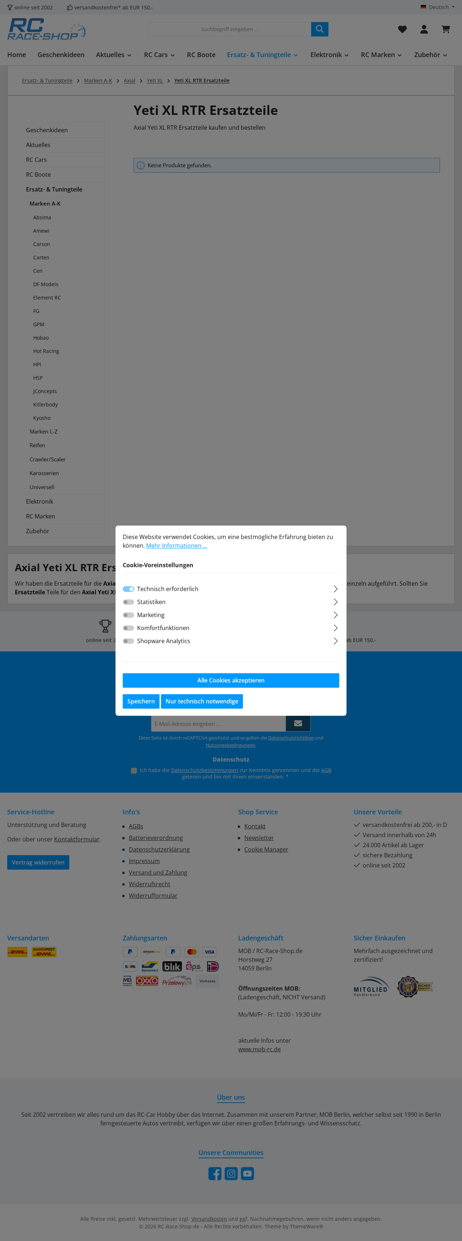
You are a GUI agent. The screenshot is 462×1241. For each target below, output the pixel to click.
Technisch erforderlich (168, 589)
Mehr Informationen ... (176, 546)
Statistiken (151, 602)
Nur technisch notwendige (202, 701)
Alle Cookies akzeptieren (231, 680)
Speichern (141, 701)
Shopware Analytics (163, 641)
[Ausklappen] (335, 587)
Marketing (151, 615)
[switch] (128, 602)
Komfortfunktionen (163, 628)
